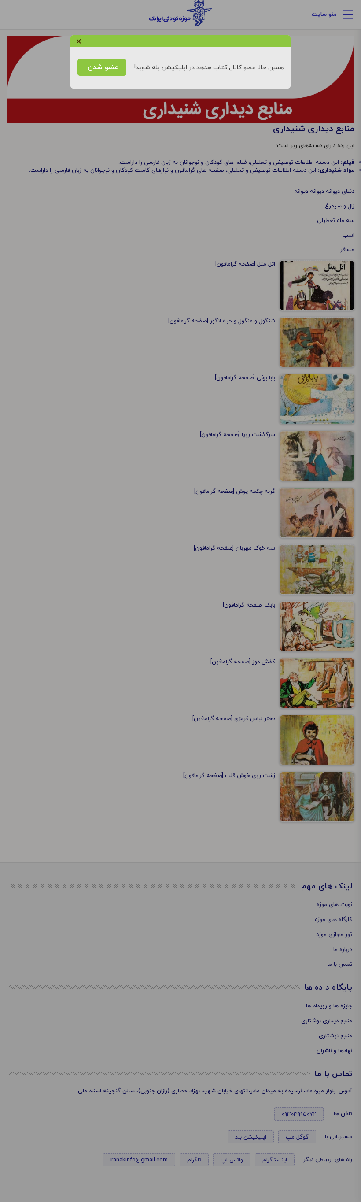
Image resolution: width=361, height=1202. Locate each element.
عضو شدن (101, 67)
